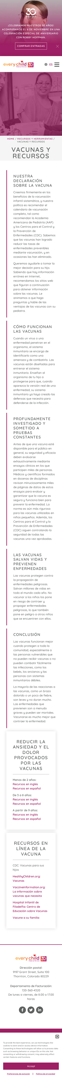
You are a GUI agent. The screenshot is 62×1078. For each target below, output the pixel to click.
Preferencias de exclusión (18, 1074)
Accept (31, 1066)
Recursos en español (27, 788)
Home (10, 138)
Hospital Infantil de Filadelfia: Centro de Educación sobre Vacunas (30, 907)
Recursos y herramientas (35, 138)
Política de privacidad (45, 1074)
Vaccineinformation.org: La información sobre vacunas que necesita (29, 891)
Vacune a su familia (26, 917)
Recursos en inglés (25, 784)
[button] (57, 1036)
